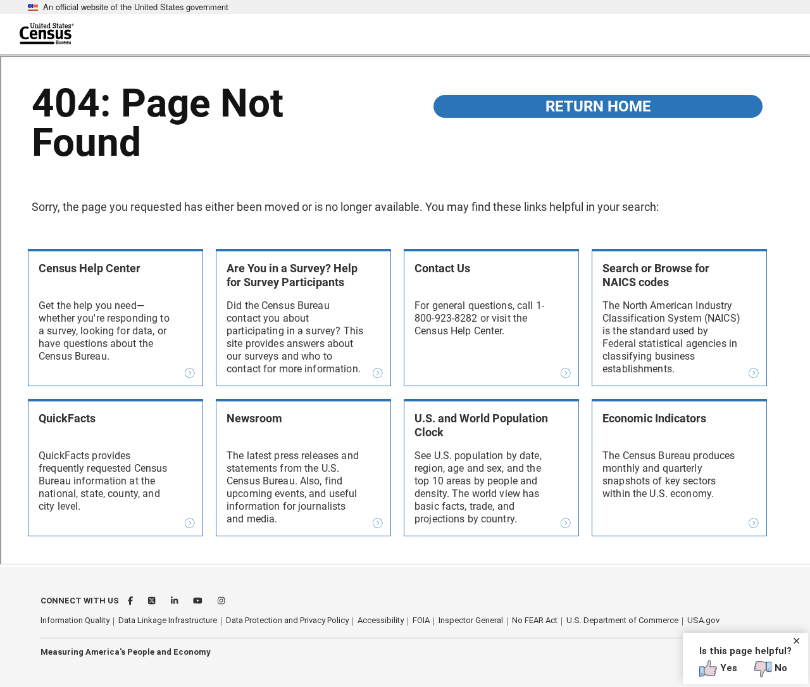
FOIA (421, 620)
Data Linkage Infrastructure (167, 620)
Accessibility (381, 620)
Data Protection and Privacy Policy (287, 620)
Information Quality (74, 620)
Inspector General (471, 620)
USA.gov (703, 620)
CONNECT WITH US (79, 600)
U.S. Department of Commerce (622, 620)
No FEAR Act (535, 620)
